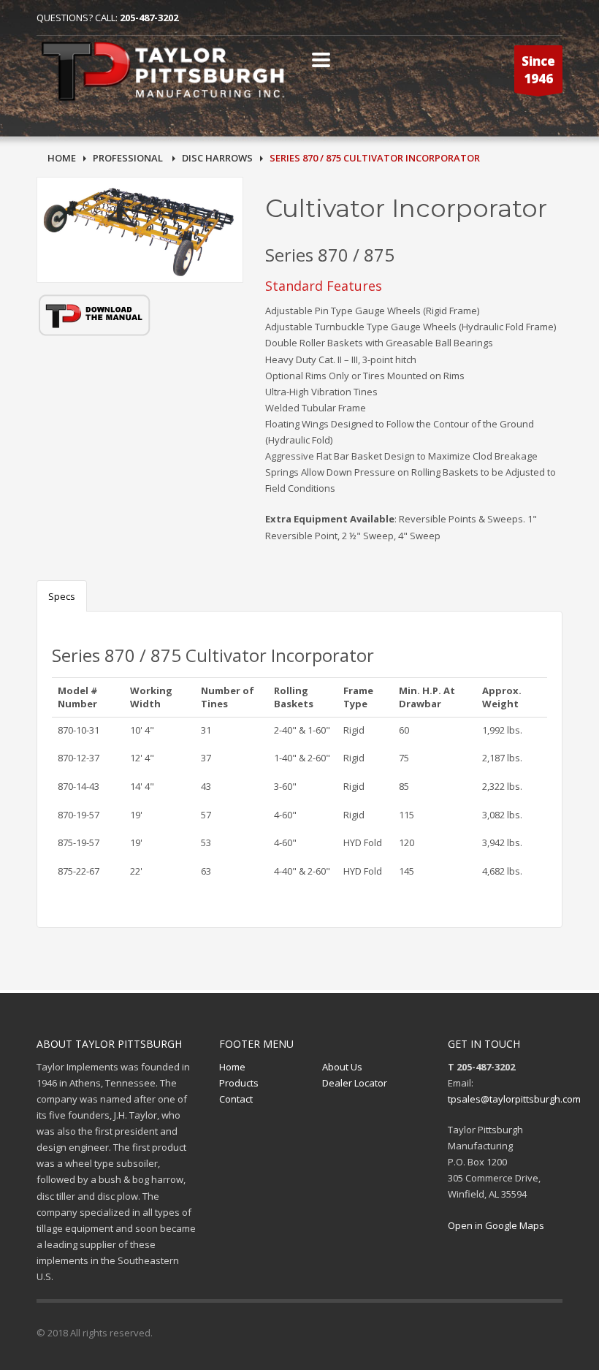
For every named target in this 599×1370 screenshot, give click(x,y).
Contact (236, 1098)
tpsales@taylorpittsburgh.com (514, 1098)
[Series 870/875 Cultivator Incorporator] (140, 229)
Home (232, 1066)
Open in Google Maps (496, 1225)
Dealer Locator (354, 1082)
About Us (342, 1066)
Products (239, 1082)
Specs (61, 596)
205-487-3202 (149, 17)
